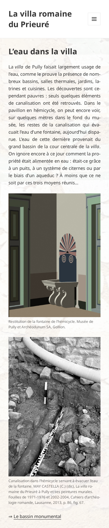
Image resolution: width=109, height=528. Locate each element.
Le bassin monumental (37, 516)
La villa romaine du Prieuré (40, 19)
